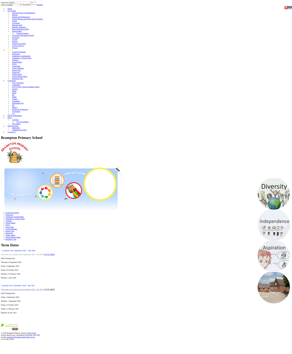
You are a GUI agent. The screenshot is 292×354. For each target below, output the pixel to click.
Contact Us (12, 132)
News (10, 118)
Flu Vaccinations (23, 122)
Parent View (9, 231)
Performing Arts (18, 103)
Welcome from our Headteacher (23, 13)
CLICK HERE (49, 254)
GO (32, 2)
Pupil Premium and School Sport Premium (27, 19)
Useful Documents (12, 213)
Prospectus (9, 215)
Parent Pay (9, 233)
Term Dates (9, 227)
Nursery (15, 48)
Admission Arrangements (14, 217)
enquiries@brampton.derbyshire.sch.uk (21, 337)
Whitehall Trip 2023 (19, 130)
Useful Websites (11, 229)
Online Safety (10, 235)
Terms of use (31, 333)
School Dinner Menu (13, 237)
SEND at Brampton (15, 116)
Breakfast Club (10, 239)
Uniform (8, 221)
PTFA (7, 225)
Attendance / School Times (21, 58)
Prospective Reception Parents (23, 35)
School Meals (10, 223)
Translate (39, 5)
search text (5, 2)
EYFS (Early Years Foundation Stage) (26, 87)
